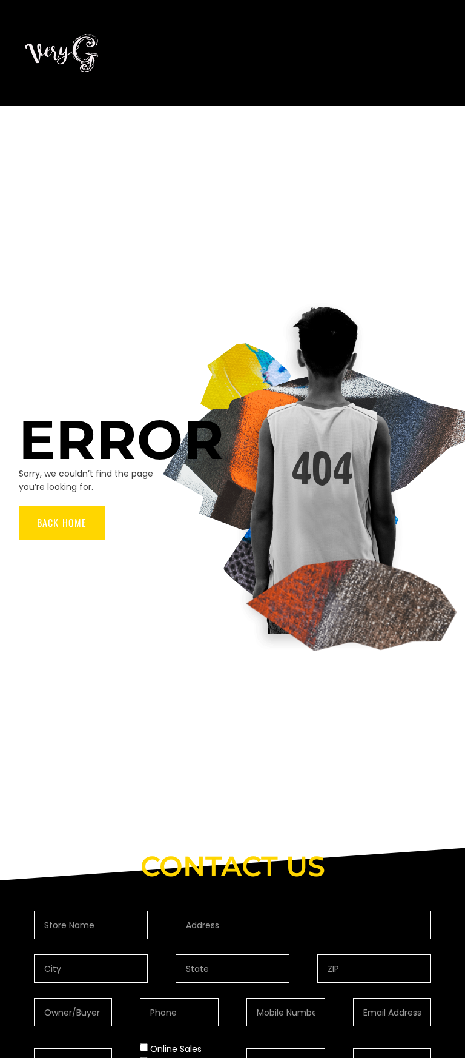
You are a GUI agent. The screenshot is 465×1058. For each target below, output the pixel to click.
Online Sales (176, 1049)
